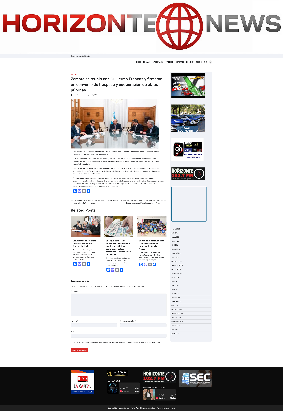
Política (190, 62)
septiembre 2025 (177, 273)
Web (72, 332)
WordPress (170, 408)
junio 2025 (175, 285)
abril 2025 (175, 293)
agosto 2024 (175, 325)
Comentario (76, 291)
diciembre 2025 (176, 261)
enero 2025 (175, 305)
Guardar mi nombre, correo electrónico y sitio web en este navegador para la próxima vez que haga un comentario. (117, 342)
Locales (146, 62)
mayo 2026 (175, 241)
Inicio (138, 62)
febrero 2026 (176, 253)
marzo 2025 (175, 297)
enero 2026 (175, 257)
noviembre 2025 (177, 265)
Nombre (74, 321)
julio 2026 (174, 233)
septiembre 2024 (177, 321)
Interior (169, 62)
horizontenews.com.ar (79, 95)
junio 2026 (175, 237)
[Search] (210, 62)
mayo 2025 (175, 289)
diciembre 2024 (176, 309)
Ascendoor (151, 408)
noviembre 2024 (177, 313)
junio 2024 (175, 334)
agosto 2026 (175, 229)
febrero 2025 (176, 301)
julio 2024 (174, 330)
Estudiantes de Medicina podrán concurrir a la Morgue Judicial (84, 243)
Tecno (199, 62)
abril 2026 (175, 245)
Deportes (180, 62)
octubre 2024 (176, 317)
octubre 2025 (176, 269)
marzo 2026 (175, 249)
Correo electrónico (128, 321)
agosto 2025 (175, 277)
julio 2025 (174, 281)
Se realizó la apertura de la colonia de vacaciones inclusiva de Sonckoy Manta (151, 244)
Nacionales (158, 62)
